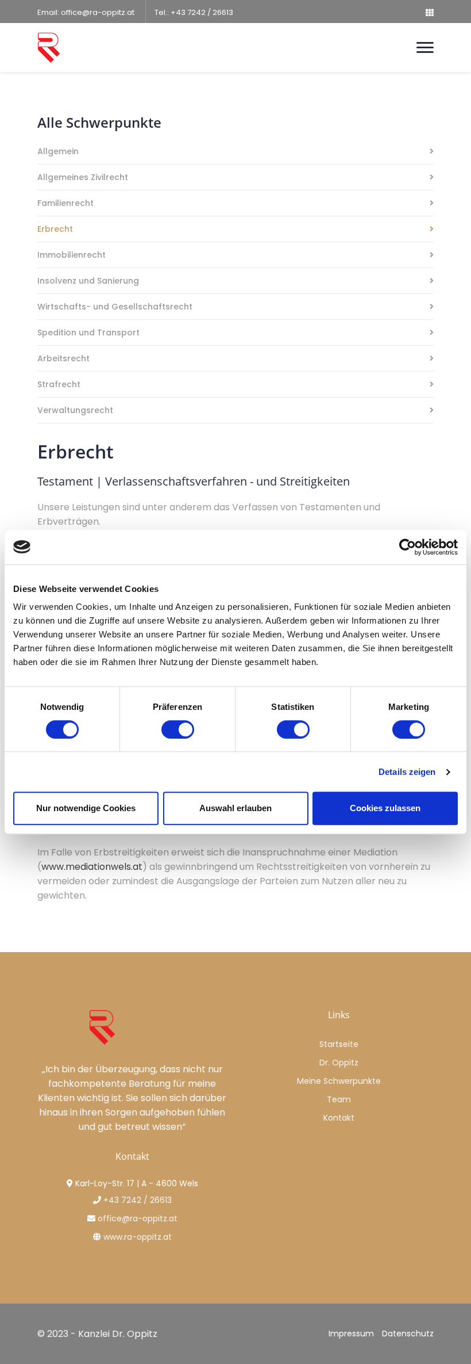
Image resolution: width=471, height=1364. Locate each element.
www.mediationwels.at (91, 866)
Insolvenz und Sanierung (88, 281)
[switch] (177, 729)
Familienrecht (65, 204)
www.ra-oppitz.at (137, 1237)
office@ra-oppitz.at (97, 12)
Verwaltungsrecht (75, 411)
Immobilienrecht (71, 256)
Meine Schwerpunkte (339, 1081)
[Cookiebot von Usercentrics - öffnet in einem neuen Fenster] (407, 547)
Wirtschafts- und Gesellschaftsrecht (114, 307)
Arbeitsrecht (63, 359)
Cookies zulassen (385, 808)
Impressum (351, 1333)
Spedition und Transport (88, 333)
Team (339, 1099)
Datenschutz (408, 1333)
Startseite (338, 1044)
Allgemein (58, 152)
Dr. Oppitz (338, 1062)
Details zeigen (407, 772)
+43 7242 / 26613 (202, 12)
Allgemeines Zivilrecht (82, 178)
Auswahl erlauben (235, 808)
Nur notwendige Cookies (86, 808)
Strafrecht (58, 385)
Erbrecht (55, 230)
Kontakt (338, 1118)
